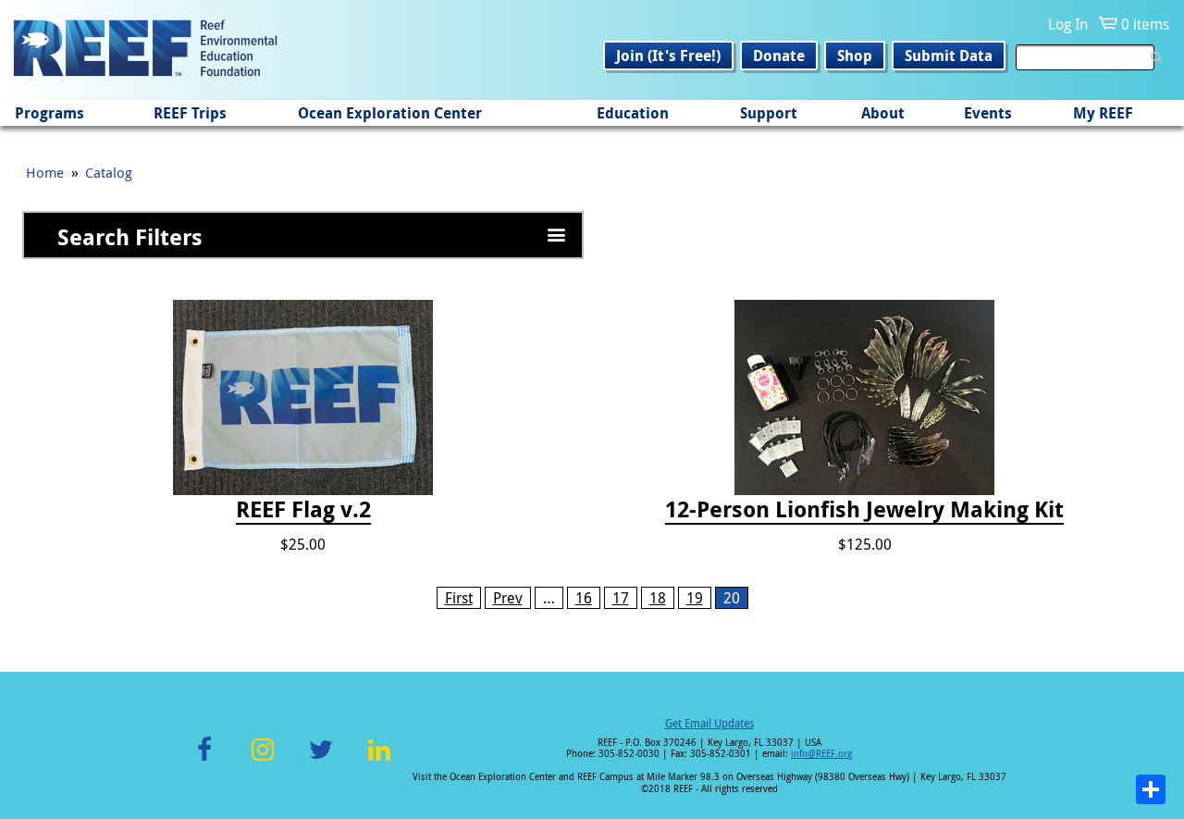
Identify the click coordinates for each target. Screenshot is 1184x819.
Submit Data (949, 55)
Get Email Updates (709, 722)
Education (633, 113)
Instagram (263, 760)
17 (620, 598)
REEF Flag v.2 (303, 510)
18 (657, 598)
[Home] (145, 49)
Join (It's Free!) (668, 55)
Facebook (204, 760)
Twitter (321, 760)
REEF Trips (190, 113)
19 (694, 598)
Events (988, 113)
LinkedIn (378, 760)
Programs (49, 113)
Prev (508, 598)
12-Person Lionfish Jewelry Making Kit (864, 510)
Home (45, 172)
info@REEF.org (821, 754)
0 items (1145, 24)
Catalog (108, 172)
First (459, 598)
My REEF (1103, 113)
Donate (779, 55)
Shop (854, 55)
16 (583, 598)
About (883, 113)
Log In (1068, 24)
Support (768, 113)
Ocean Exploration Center (390, 113)
